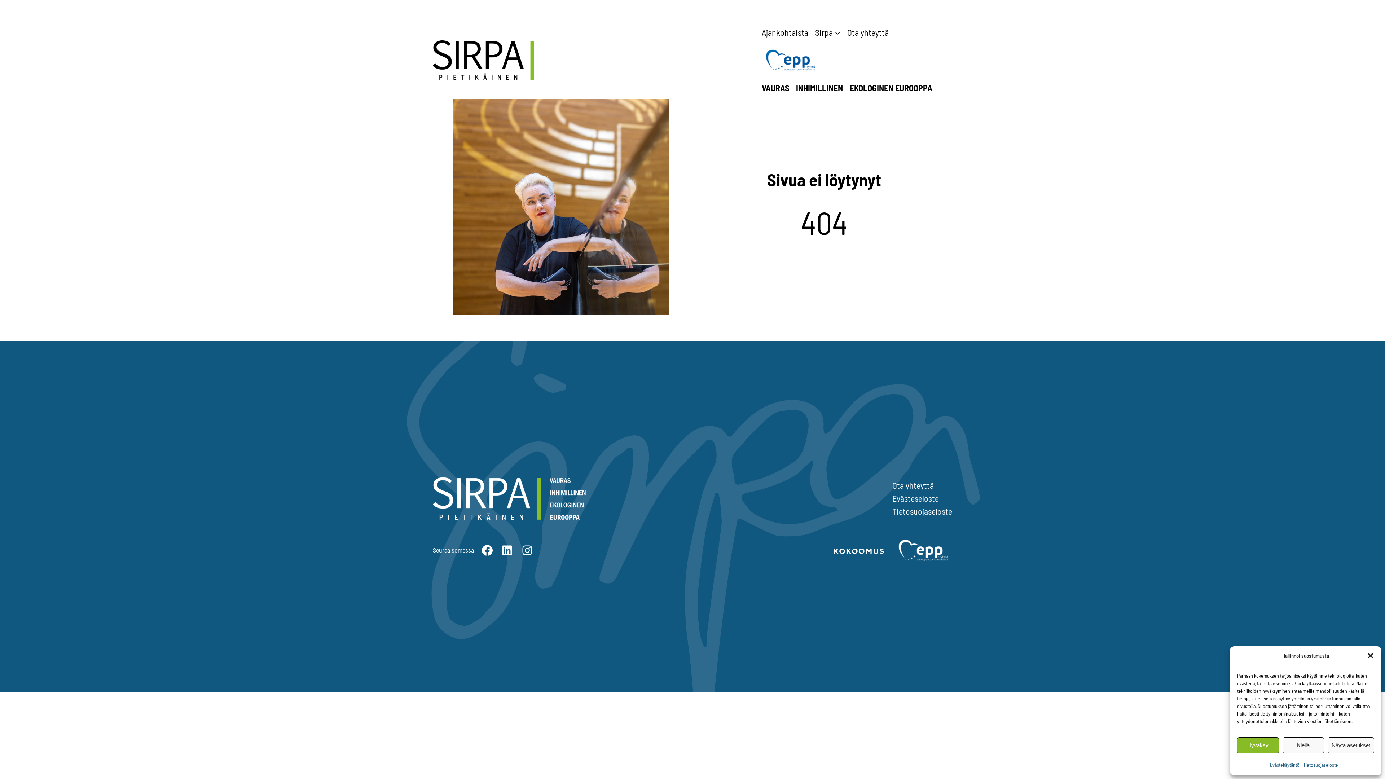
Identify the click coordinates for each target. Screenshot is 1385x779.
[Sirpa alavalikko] (837, 32)
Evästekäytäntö (1285, 765)
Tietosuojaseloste (1320, 765)
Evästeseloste (915, 498)
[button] (1370, 655)
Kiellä (1303, 745)
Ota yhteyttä (913, 485)
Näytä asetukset (1351, 745)
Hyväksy (1258, 745)
